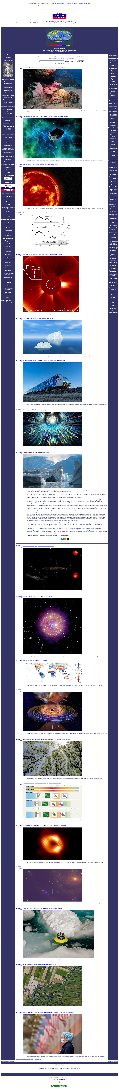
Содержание (37, 3)
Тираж (8, 243)
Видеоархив (113, 165)
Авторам (8, 232)
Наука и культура (8, 123)
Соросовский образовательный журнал (8, 155)
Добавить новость (113, 1061)
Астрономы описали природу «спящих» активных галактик (38, 546)
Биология (8, 159)
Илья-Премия (113, 282)
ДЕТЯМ (113, 285)
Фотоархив (8, 267)
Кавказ (113, 73)
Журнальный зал (8, 90)
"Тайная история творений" (113, 121)
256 (29, 1059)
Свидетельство (59, 56)
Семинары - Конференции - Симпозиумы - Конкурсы (59, 24)
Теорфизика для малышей (96, 22)
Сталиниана (113, 208)
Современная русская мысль (113, 171)
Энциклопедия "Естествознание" (8, 86)
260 (38, 1059)
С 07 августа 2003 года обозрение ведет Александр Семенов (59, 50)
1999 (113, 305)
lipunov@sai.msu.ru (75, 1068)
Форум (113, 294)
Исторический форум (113, 228)
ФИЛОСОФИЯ (113, 167)
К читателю (113, 62)
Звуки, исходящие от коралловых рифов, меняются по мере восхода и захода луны (44, 67)
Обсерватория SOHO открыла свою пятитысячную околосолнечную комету (42, 254)
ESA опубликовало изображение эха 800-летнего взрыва (37, 596)
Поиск (8, 249)
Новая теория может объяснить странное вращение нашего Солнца (40, 164)
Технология (8, 167)
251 (18, 1059)
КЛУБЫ (113, 234)
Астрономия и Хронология (113, 198)
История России (113, 184)
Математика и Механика (8, 164)
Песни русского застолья (8, 219)
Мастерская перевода (113, 259)
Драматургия (113, 84)
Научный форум (8, 60)
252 (20, 1059)
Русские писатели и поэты (8, 259)
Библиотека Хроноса (8, 199)
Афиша (8, 297)
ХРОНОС (113, 181)
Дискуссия (87, 3)
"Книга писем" (113, 125)
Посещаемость (8, 254)
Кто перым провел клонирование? (8, 110)
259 (36, 1059)
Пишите (47, 3)
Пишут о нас (8, 241)
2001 (113, 300)
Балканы (113, 76)
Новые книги (113, 98)
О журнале (8, 235)
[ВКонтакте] (62, 539)
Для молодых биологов (8, 193)
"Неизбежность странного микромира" (44, 22)
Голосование (67, 3)
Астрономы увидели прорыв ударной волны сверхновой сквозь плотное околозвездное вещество (48, 866)
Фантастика (113, 292)
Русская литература (8, 175)
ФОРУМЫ (113, 211)
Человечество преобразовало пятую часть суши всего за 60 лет (39, 964)
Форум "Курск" (113, 225)
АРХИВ (113, 297)
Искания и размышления (113, 87)
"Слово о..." (113, 118)
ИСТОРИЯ (113, 178)
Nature (8, 132)
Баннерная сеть (8, 277)
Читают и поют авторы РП (8, 207)
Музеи (8, 214)
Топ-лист (73, 3)
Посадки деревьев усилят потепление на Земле (35, 660)
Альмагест (8, 120)
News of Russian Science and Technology (8, 96)
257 (32, 1059)
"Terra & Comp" (70, 22)
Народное (8, 222)
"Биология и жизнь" (61, 22)
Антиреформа (8, 152)
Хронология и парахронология (8, 114)
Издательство (113, 103)
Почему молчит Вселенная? (8, 103)
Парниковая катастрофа (8, 106)
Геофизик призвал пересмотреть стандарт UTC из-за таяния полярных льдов (43, 212)
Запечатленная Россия (113, 205)
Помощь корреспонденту (8, 1061)
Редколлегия (8, 230)
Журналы (8, 257)
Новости (52, 3)
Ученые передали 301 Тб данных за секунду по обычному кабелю (40, 409)
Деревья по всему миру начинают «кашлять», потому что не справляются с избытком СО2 (46, 739)
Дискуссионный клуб (113, 214)
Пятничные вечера (113, 238)
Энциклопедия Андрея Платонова (113, 254)
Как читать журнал (8, 238)
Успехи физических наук (8, 134)
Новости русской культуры (8, 288)
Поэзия (113, 81)
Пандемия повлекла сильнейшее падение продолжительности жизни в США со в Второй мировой (48, 1012)
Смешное (8, 224)
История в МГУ (113, 186)
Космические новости (8, 79)
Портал (31, 3)
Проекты (8, 251)
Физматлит (8, 93)
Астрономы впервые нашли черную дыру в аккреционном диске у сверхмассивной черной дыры (48, 689)
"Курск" (113, 71)
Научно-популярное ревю (82, 22)
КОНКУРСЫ (113, 262)
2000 (113, 302)
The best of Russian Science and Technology (8, 301)
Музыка (113, 151)
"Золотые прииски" (113, 131)
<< (16, 1059)
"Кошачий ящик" (113, 128)
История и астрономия (8, 117)
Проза (113, 79)
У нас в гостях (113, 100)
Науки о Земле (8, 162)
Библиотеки (8, 265)
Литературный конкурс (113, 274)
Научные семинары (8, 99)
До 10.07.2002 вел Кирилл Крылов (59, 51)
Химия (8, 172)
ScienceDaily (8, 140)
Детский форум (113, 232)
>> (40, 1059)
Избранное (8, 262)
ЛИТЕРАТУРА (113, 56)
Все (8, 285)
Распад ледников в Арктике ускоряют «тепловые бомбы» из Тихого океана (42, 908)
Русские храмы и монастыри (113, 161)
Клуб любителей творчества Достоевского (113, 243)
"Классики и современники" (113, 114)
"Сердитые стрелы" (113, 135)
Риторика (113, 158)
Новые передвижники (113, 145)
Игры (8, 216)
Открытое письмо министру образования (8, 148)
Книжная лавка (59, 3)
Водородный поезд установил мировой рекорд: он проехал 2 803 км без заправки (44, 360)
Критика (113, 91)
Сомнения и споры (113, 94)
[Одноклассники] (65, 539)
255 (27, 1059)
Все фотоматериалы (113, 311)
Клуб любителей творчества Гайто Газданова (113, 249)
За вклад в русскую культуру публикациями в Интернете (113, 268)
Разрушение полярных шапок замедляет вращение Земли (38, 318)
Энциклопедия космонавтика (8, 82)
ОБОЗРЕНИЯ (113, 111)
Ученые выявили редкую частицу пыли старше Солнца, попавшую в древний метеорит (46, 116)
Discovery (8, 142)
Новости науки (8, 292)
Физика (8, 170)
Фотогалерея (113, 148)
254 (25, 1059)
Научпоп (8, 201)
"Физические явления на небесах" (25, 22)
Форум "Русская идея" (113, 221)
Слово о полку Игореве (113, 190)
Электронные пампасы (113, 288)
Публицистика (113, 68)
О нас (42, 3)
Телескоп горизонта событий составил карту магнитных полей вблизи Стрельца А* (44, 825)
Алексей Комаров (61, 1079)
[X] (68, 539)
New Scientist (8, 137)
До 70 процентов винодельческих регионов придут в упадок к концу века (42, 783)
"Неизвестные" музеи (113, 154)
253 (23, 1059)
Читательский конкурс (113, 279)
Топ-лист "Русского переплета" (8, 273)
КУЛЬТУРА (113, 139)
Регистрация (80, 3)
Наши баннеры (8, 280)
